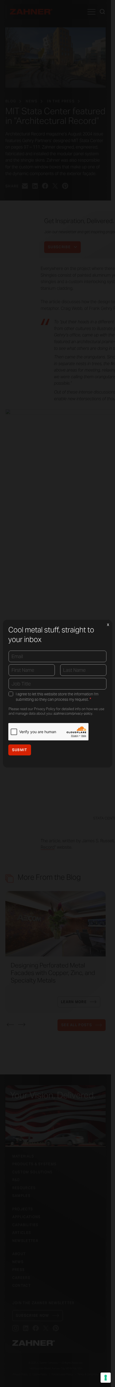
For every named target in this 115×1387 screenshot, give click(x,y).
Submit (19, 750)
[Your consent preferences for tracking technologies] (106, 1378)
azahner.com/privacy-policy (72, 713)
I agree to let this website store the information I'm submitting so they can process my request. (57, 697)
